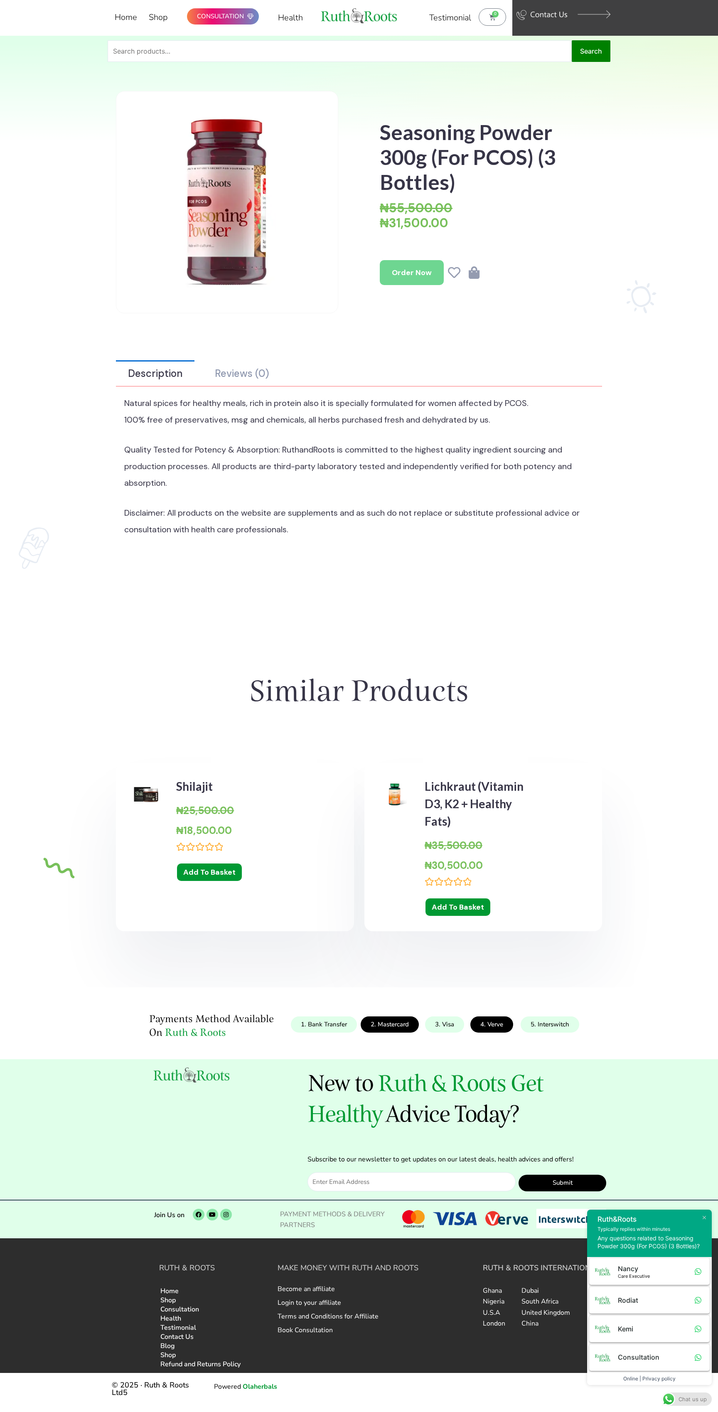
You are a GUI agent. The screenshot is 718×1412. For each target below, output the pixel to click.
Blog (167, 1346)
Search (591, 51)
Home (126, 17)
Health (290, 17)
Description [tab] (155, 373)
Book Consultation (305, 1330)
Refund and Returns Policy (200, 1364)
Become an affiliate (306, 1289)
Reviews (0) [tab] (242, 373)
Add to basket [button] (209, 872)
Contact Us (177, 1336)
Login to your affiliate (309, 1302)
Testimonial (450, 17)
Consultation (179, 1309)
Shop (158, 17)
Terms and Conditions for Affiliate (328, 1316)
